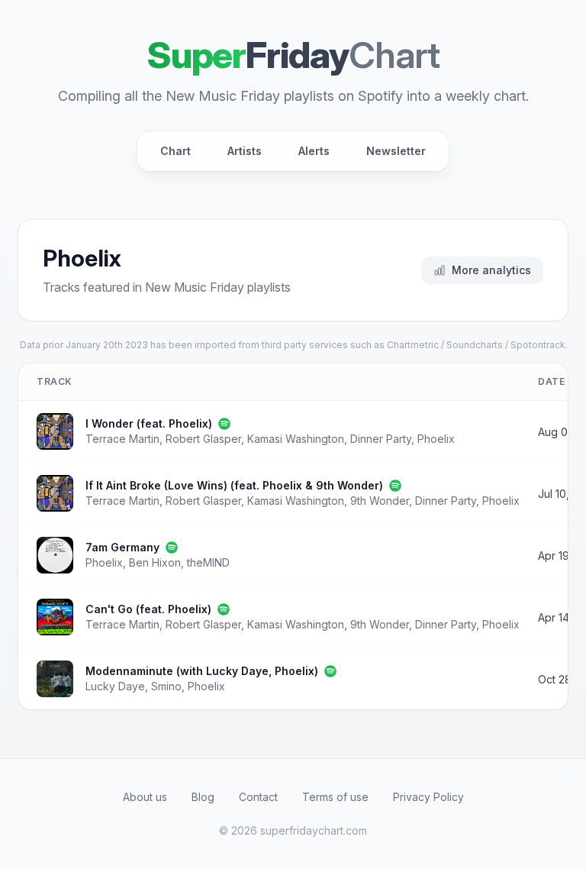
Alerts (314, 150)
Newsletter (396, 150)
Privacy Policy (428, 796)
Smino (166, 686)
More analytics (491, 269)
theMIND (208, 562)
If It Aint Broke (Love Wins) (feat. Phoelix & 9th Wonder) (234, 485)
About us (145, 796)
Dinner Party (380, 438)
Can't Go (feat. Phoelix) (148, 608)
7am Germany (122, 547)
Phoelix (436, 438)
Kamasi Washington (295, 438)
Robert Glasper (203, 438)
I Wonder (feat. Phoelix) (148, 423)
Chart (175, 150)
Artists (244, 150)
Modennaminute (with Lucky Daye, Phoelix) (201, 670)
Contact (258, 796)
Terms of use (335, 796)
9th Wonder (379, 500)
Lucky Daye (115, 686)
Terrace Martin (122, 438)
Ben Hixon (155, 562)
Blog (203, 796)
